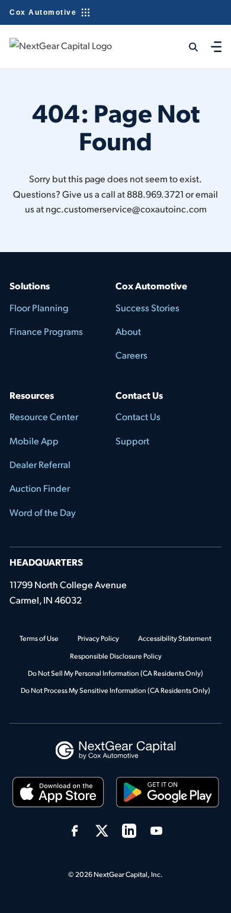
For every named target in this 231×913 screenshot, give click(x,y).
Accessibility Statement (174, 638)
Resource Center (43, 416)
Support (132, 440)
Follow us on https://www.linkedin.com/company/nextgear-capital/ (129, 831)
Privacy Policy (98, 638)
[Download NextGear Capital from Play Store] (167, 794)
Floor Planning (39, 307)
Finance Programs (46, 331)
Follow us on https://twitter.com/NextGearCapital (102, 831)
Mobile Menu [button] (216, 46)
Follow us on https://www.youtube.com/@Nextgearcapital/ (156, 831)
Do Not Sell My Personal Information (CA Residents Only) (115, 673)
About (128, 331)
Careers (131, 355)
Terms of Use (39, 638)
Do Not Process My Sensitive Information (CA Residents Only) (115, 690)
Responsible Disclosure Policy (116, 655)
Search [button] (186, 47)
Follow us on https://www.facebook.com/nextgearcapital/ (75, 831)
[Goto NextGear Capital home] (116, 749)
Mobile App (34, 440)
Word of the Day (42, 512)
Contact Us (138, 416)
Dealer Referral (39, 464)
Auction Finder (39, 488)
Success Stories (147, 307)
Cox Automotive (42, 12)
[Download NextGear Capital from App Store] (58, 794)
